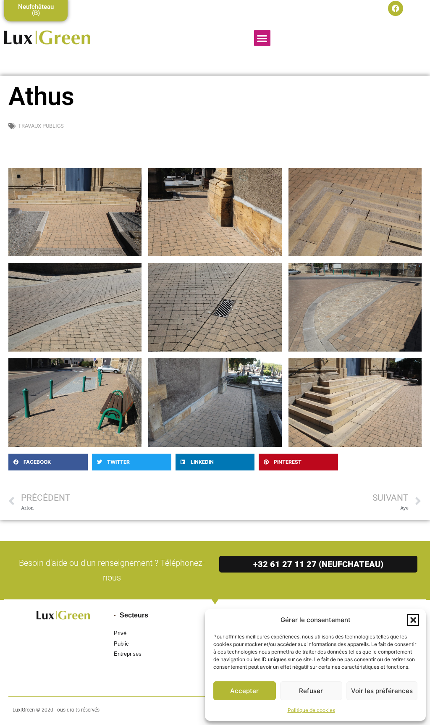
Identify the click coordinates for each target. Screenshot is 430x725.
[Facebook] (395, 8)
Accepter (244, 691)
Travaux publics (41, 126)
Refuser (311, 691)
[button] (413, 620)
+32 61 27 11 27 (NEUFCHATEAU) (318, 564)
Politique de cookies (311, 710)
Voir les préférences (382, 691)
